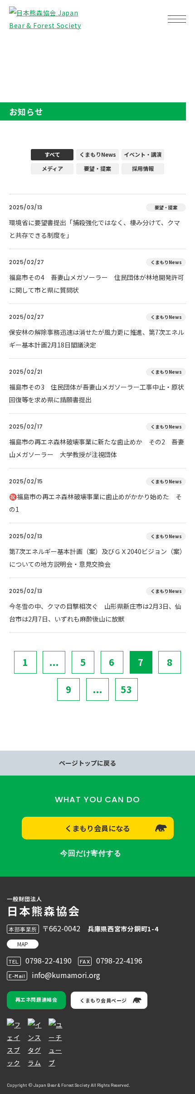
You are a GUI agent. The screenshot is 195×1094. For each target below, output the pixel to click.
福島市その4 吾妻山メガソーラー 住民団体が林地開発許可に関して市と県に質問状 (96, 283)
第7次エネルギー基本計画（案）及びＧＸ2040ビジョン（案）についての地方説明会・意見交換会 (97, 558)
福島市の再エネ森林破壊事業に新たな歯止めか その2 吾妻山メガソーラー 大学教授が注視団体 (96, 448)
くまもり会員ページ (103, 1000)
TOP (22, 48)
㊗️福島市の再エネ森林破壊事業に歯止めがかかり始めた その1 (95, 503)
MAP (22, 944)
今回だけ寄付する (90, 853)
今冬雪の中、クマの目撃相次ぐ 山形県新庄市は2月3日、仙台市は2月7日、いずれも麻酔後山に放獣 (95, 612)
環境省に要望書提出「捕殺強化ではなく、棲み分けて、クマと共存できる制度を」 (94, 229)
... (54, 662)
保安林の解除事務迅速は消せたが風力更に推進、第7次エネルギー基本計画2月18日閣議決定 (96, 338)
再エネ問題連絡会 (36, 999)
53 (126, 689)
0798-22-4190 (48, 960)
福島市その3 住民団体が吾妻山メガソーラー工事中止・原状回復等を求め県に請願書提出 (96, 393)
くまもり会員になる (97, 828)
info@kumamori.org (66, 974)
